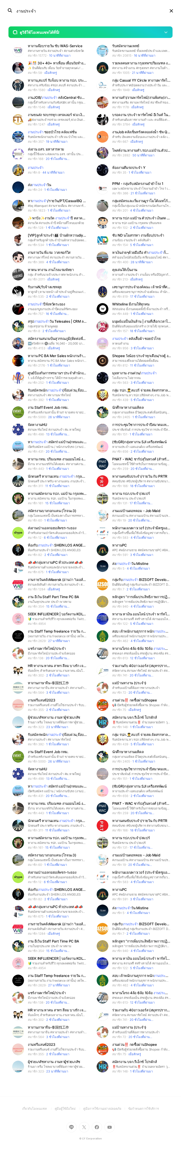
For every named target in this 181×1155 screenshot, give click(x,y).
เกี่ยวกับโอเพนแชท (38, 1108)
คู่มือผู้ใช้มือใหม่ (69, 1108)
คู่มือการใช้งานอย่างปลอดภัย (105, 1108)
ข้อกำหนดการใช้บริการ (143, 1108)
